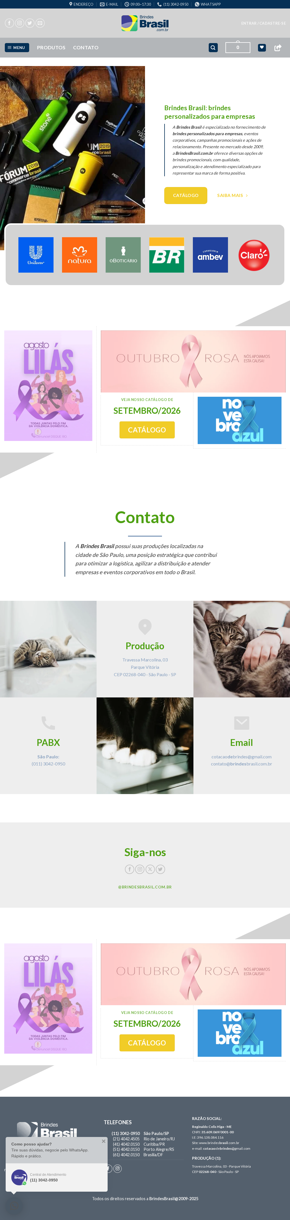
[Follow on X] (150, 869)
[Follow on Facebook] (9, 23)
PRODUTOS (51, 47)
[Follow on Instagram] (19, 23)
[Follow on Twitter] (30, 23)
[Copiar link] (278, 47)
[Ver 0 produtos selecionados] (262, 48)
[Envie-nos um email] (40, 23)
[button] (263, 23)
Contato (86, 47)
